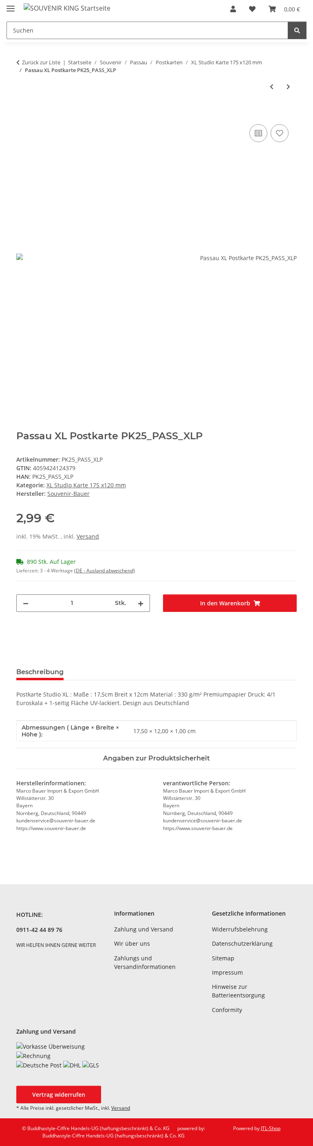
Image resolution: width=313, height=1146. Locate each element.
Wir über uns (132, 943)
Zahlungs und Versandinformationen (145, 962)
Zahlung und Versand (143, 929)
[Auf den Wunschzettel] (280, 133)
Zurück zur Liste (41, 62)
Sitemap (223, 958)
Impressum (227, 972)
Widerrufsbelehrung (240, 929)
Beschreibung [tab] (40, 672)
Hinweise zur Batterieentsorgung (238, 991)
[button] (233, 9)
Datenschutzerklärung (242, 943)
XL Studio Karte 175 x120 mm (86, 485)
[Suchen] (297, 30)
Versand (88, 536)
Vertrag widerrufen (58, 1094)
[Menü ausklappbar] (11, 5)
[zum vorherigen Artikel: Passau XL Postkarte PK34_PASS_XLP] (271, 86)
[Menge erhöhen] (141, 603)
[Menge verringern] (26, 603)
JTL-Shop (270, 1128)
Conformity (227, 1010)
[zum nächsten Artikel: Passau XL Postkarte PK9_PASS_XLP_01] (288, 86)
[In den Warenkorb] (22, 113)
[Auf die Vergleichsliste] (258, 133)
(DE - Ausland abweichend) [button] (104, 570)
